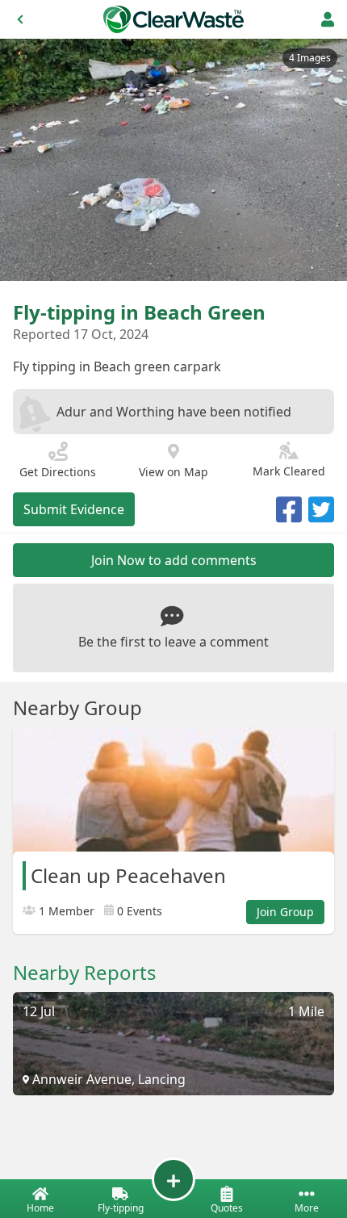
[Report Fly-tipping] (173, 1179)
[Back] (20, 19)
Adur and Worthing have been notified (173, 412)
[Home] (173, 19)
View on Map (173, 471)
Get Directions (57, 471)
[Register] (328, 19)
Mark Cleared (289, 471)
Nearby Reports (85, 973)
